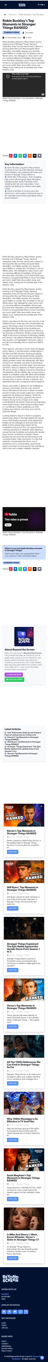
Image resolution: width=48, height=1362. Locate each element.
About (4, 1341)
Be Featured (6, 1296)
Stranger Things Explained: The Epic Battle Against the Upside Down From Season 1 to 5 (23, 749)
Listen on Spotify (15, 679)
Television (12, 15)
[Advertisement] (24, 128)
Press (3, 1299)
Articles (5, 1328)
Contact (5, 1344)
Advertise (5, 1294)
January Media (7, 1348)
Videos (4, 1325)
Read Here (13, 852)
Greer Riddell (6, 1346)
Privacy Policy (7, 1351)
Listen (4, 1323)
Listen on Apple (14, 675)
